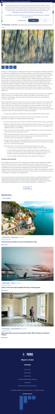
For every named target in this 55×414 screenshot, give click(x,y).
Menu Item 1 (21, 397)
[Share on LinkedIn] (11, 67)
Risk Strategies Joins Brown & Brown (21, 1)
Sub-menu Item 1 (21, 401)
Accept (33, 20)
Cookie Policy (27, 373)
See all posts (7, 198)
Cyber (12, 283)
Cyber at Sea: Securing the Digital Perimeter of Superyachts (20, 287)
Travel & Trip (14, 237)
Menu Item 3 (29, 397)
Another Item (21, 404)
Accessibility (27, 382)
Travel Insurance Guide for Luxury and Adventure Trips (19, 242)
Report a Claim (27, 359)
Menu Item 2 (25, 397)
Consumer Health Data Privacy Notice (27, 379)
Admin (3, 27)
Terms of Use (27, 369)
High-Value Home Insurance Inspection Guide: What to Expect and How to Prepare (25, 334)
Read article (4, 245)
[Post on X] (7, 67)
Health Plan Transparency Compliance (27, 386)
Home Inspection (15, 329)
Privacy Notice (39, 12)
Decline (45, 20)
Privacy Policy (27, 376)
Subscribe (27, 188)
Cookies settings (22, 20)
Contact (27, 364)
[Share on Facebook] (3, 67)
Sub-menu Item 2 (21, 408)
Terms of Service (26, 10)
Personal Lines (6, 24)
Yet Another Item (25, 401)
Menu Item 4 (33, 397)
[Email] (14, 67)
